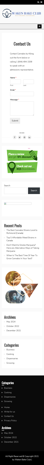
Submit (15, 120)
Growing (10, 363)
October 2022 (12, 326)
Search (7, 185)
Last (24, 85)
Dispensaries (12, 358)
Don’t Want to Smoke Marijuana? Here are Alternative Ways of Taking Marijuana (22, 248)
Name (13, 78)
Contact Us (9, 416)
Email (13, 90)
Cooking (10, 354)
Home (7, 407)
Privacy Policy (10, 420)
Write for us (9, 411)
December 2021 (13, 330)
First (11, 85)
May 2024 (10, 321)
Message (14, 99)
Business (10, 349)
